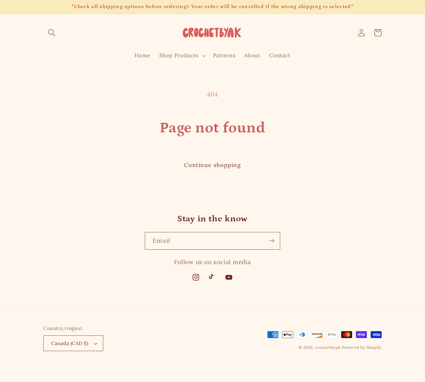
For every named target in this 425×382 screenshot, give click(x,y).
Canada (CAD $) (69, 343)
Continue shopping (212, 164)
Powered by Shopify (362, 347)
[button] (51, 33)
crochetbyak (328, 347)
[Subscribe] (271, 241)
